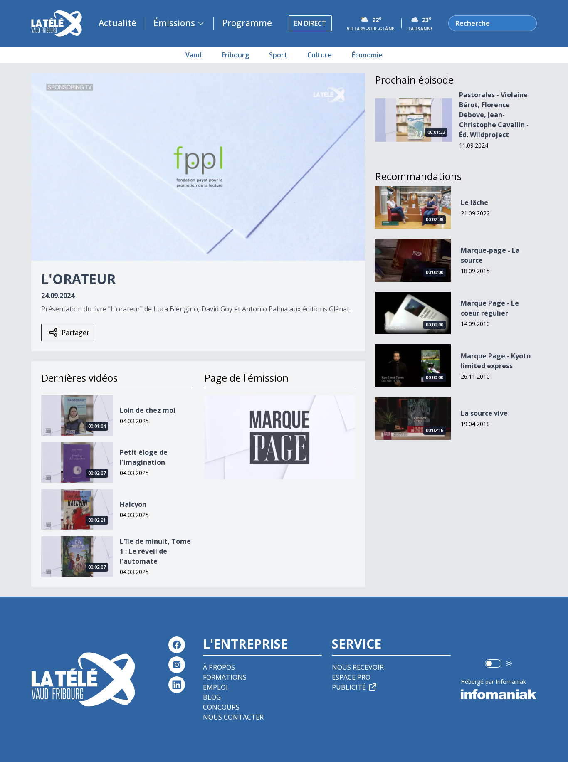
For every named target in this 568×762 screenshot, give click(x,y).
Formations (225, 677)
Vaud (193, 54)
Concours (221, 707)
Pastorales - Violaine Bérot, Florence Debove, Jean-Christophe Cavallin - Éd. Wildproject (494, 114)
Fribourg (235, 54)
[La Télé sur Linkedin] (177, 685)
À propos (219, 667)
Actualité (117, 23)
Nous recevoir (358, 667)
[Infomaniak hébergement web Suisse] (499, 694)
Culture (319, 54)
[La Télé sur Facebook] (177, 645)
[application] (198, 167)
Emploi (215, 687)
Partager (75, 332)
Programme (247, 23)
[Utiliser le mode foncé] (509, 663)
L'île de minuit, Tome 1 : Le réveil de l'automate (155, 551)
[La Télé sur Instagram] (177, 665)
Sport (278, 54)
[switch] (493, 663)
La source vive (484, 413)
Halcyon (133, 504)
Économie (367, 54)
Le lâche (474, 202)
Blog (212, 697)
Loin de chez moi (147, 410)
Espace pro (351, 677)
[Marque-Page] (280, 437)
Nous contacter (233, 717)
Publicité (349, 687)
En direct (310, 23)
